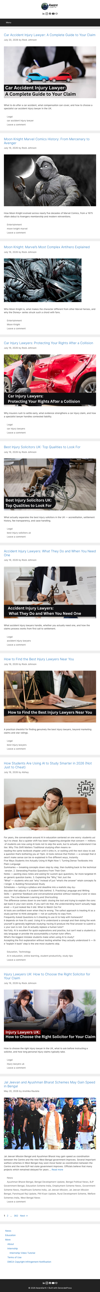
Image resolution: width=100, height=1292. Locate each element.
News (10, 1178)
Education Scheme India (38, 1185)
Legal (10, 116)
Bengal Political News (77, 1182)
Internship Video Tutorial (22, 1253)
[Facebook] (50, 14)
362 (16, 1215)
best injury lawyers (17, 745)
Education (12, 951)
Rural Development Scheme (71, 1193)
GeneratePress (65, 1288)
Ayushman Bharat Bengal (20, 1182)
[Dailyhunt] (56, 14)
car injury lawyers (16, 428)
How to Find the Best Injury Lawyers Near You (39, 659)
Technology (25, 951)
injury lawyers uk (15, 1064)
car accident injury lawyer (20, 120)
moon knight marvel (17, 228)
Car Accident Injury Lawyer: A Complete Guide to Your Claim (49, 35)
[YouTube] (53, 14)
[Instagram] (47, 14)
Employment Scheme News (66, 1185)
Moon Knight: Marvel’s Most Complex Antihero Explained (47, 247)
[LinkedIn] (43, 14)
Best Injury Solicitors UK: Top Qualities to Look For (42, 447)
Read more (57, 1169)
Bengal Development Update (50, 1182)
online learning (31, 956)
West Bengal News (30, 1197)
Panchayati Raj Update (24, 1193)
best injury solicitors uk (19, 532)
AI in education (15, 956)
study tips (68, 956)
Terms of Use (14, 1257)
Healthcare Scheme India (33, 1189)
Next (24, 1215)
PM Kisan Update (47, 1193)
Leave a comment (16, 124)
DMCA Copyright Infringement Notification (29, 1261)
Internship (12, 1248)
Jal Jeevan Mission (58, 1189)
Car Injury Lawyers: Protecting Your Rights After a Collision (48, 343)
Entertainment (14, 224)
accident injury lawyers (19, 640)
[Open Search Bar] (96, 22)
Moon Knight (13, 324)
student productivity (50, 956)
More (8, 1239)
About (10, 1244)
